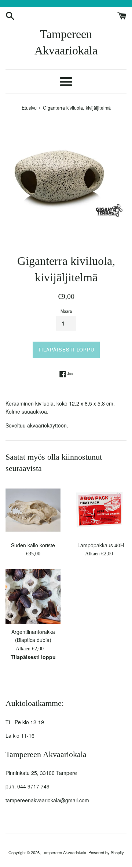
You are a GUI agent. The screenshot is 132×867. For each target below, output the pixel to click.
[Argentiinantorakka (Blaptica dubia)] (33, 596)
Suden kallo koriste (33, 545)
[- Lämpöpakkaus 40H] (99, 510)
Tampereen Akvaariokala (66, 42)
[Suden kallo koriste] (33, 510)
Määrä (66, 311)
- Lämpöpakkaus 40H (99, 545)
